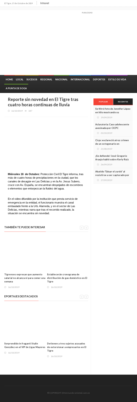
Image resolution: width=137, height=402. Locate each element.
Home (9, 79)
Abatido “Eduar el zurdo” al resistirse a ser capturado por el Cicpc (112, 175)
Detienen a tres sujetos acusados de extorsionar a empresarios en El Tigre (66, 347)
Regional (46, 79)
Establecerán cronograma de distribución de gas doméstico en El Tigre (67, 278)
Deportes (99, 79)
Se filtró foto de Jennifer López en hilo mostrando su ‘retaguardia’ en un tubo (112, 112)
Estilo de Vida (117, 79)
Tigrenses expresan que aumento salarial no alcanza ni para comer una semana (24, 278)
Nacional (61, 79)
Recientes (123, 102)
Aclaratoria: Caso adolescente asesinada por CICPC (112, 126)
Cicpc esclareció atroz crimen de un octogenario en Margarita (112, 144)
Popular (103, 102)
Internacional (80, 79)
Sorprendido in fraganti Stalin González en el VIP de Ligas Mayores (24, 345)
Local (19, 79)
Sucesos (31, 79)
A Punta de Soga (16, 88)
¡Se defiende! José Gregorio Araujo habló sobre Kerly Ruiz (112, 157)
